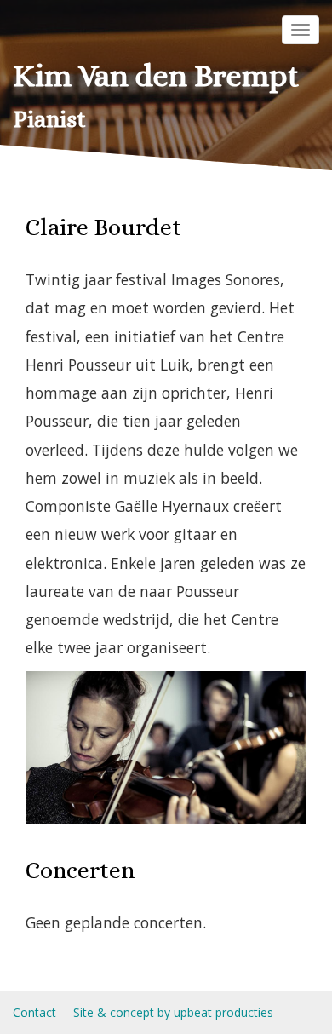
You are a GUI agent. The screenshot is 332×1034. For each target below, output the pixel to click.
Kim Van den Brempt (156, 76)
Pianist (49, 119)
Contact (34, 1012)
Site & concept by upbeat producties (173, 1012)
